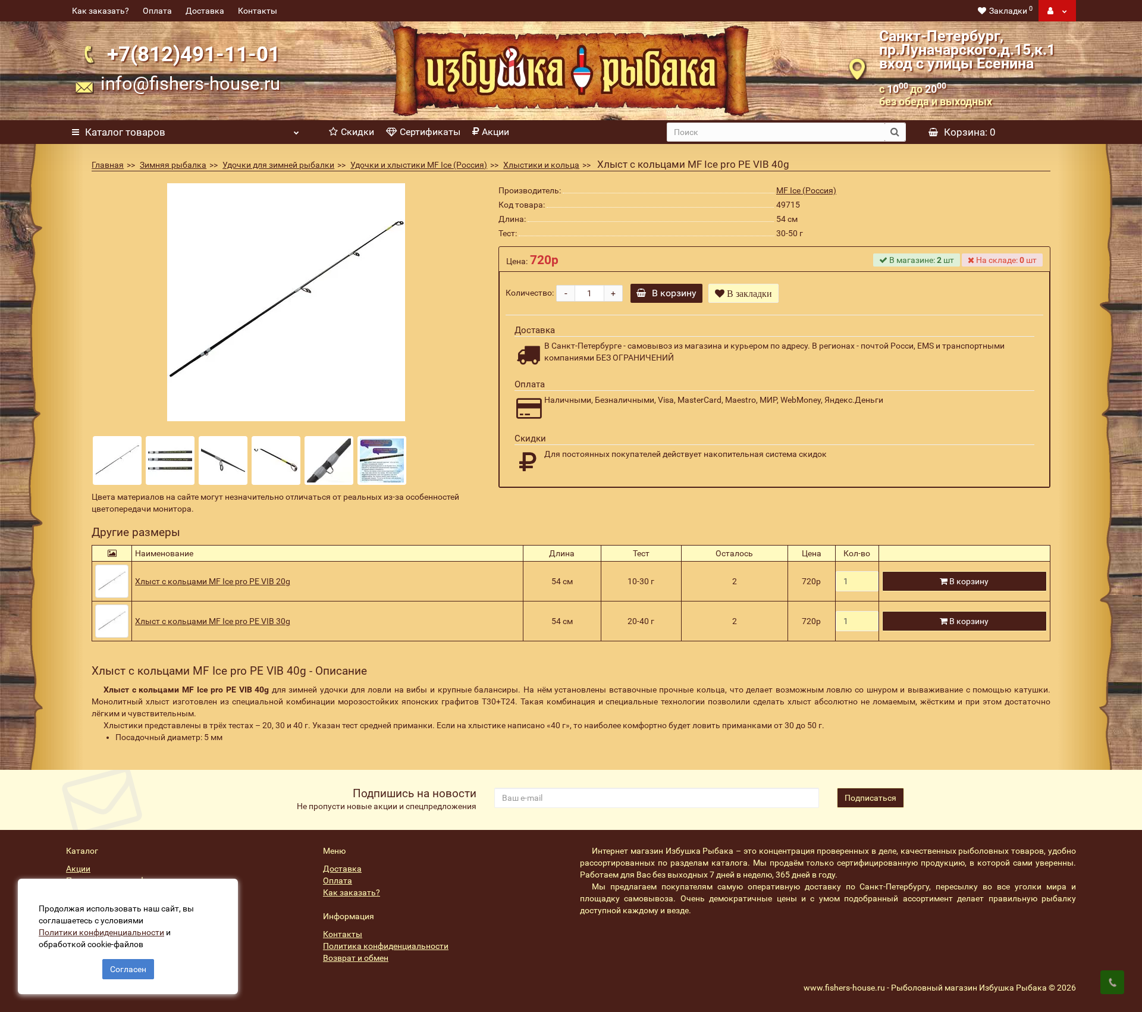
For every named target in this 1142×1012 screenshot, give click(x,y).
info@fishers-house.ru (190, 84)
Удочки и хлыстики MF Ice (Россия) (418, 165)
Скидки (357, 131)
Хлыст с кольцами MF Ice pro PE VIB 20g (212, 581)
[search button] (894, 132)
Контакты (257, 10)
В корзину (674, 293)
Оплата (157, 10)
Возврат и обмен (355, 958)
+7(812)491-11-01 (193, 54)
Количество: (530, 292)
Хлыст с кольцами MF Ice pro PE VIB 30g (212, 621)
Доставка (205, 10)
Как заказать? (100, 10)
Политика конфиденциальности (385, 946)
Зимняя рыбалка (173, 165)
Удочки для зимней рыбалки (278, 165)
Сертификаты (430, 131)
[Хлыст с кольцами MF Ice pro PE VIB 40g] (286, 302)
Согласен (128, 969)
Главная (108, 165)
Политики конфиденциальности (101, 932)
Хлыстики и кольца (541, 165)
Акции (495, 131)
